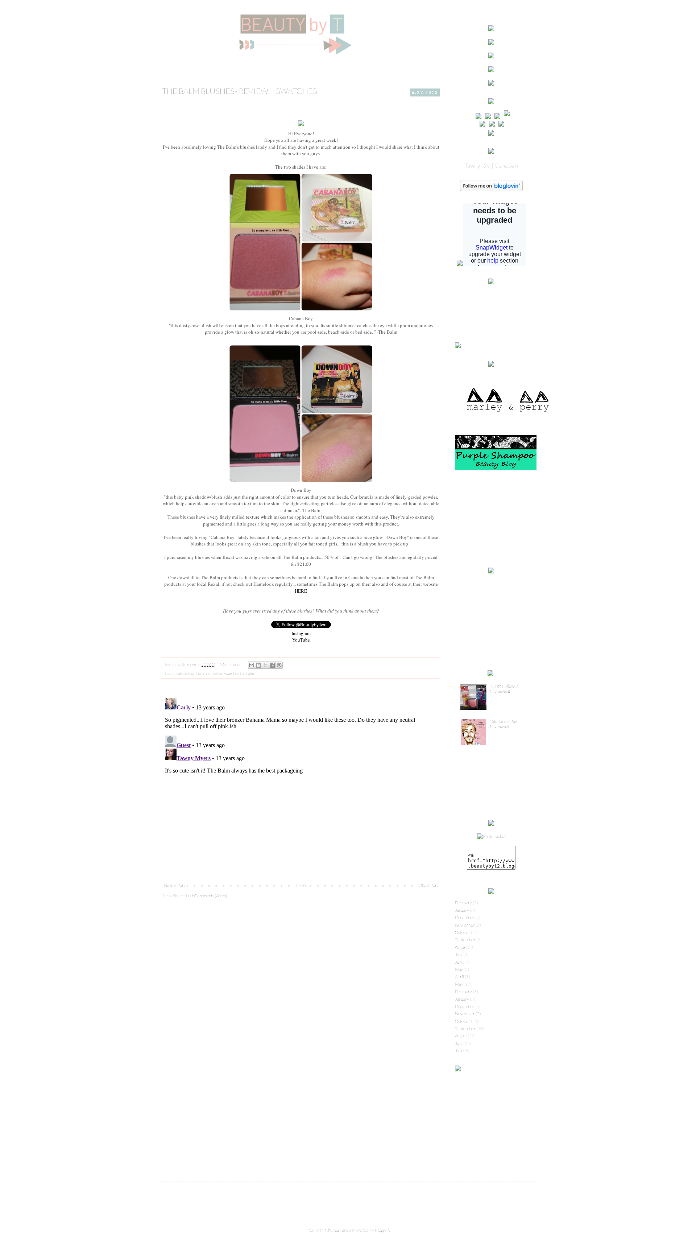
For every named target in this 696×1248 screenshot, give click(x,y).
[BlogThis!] (258, 665)
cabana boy (185, 673)
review (217, 673)
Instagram (301, 633)
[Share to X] (265, 665)
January (462, 910)
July (459, 954)
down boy (202, 673)
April (459, 976)
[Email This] (251, 665)
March (461, 984)
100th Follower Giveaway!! (504, 688)
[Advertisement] (491, 518)
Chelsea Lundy (338, 1230)
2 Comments (230, 664)
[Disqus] (301, 785)
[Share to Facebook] (272, 665)
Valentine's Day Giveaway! (503, 723)
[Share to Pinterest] (279, 665)
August (461, 947)
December (465, 917)
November (465, 925)
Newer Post (174, 885)
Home (301, 885)
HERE (301, 591)
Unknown (189, 664)
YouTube (301, 640)
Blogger (382, 1230)
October (462, 932)
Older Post (428, 885)
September (465, 939)
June (459, 962)
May (459, 969)
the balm (247, 673)
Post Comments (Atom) (206, 895)
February (463, 902)
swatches (231, 673)
